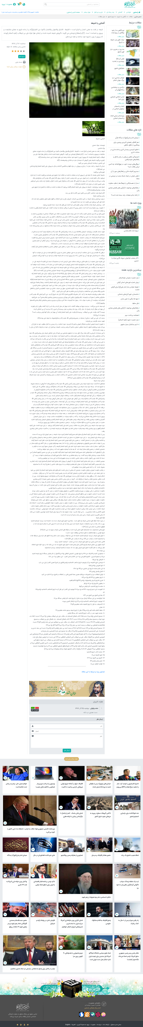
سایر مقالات (101, 17)
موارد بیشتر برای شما (14, 66)
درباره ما (99, 1025)
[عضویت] (21, 1025)
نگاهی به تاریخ (121, 17)
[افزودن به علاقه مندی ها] (17, 1025)
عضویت (9, 4)
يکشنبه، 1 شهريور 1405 (33, 12)
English (67, 1025)
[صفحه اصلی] (27, 1025)
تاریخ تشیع (111, 17)
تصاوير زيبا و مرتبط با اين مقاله (93, 671)
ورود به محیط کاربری (83, 1025)
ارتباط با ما (106, 1025)
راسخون (135, 12)
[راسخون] (132, 7)
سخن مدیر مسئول (116, 1025)
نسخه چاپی (18, 62)
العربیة (73, 1025)
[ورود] (24, 1025)
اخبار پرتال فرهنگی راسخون (92, 1008)
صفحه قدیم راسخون (73, 12)
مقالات (131, 17)
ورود (3, 4)
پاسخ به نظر (35, 710)
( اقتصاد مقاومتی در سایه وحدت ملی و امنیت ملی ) (14, 12)
